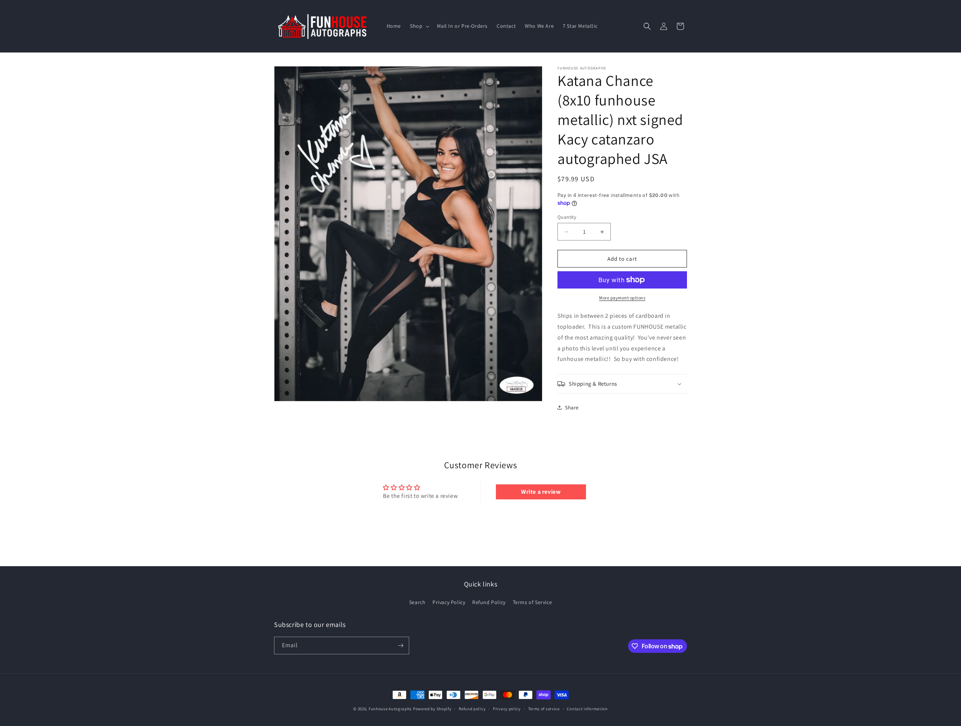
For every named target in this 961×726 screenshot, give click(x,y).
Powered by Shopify (432, 708)
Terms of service (544, 708)
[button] (418, 26)
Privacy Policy (448, 602)
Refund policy (472, 708)
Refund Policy (489, 602)
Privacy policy (507, 708)
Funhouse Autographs (390, 708)
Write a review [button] (540, 492)
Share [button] (572, 407)
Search (417, 602)
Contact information (587, 708)
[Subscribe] (400, 645)
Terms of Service (532, 602)
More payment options (622, 298)
